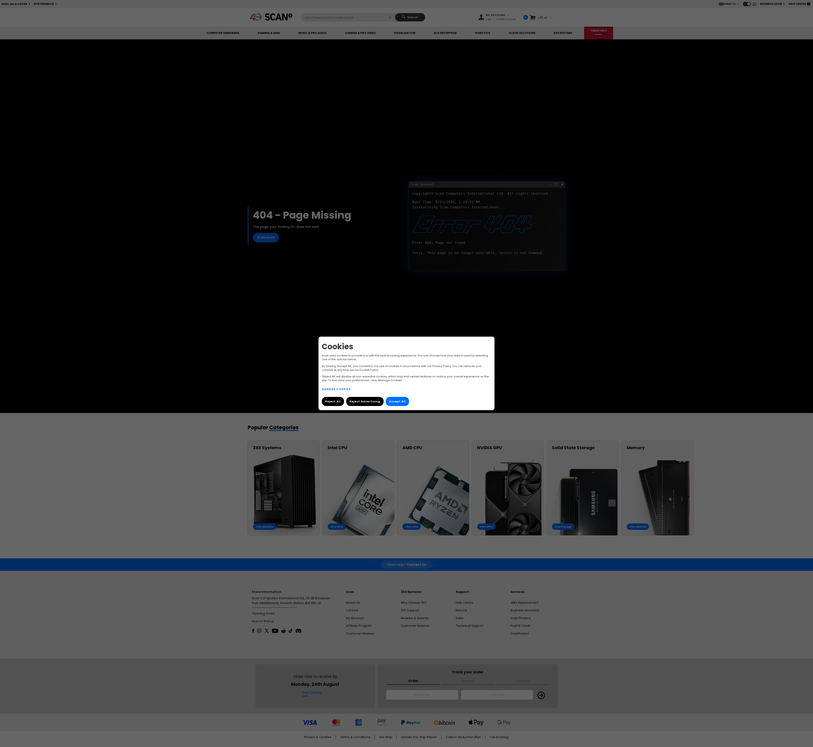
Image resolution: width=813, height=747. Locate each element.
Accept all (397, 402)
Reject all (333, 402)
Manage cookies (336, 389)
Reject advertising (365, 402)
